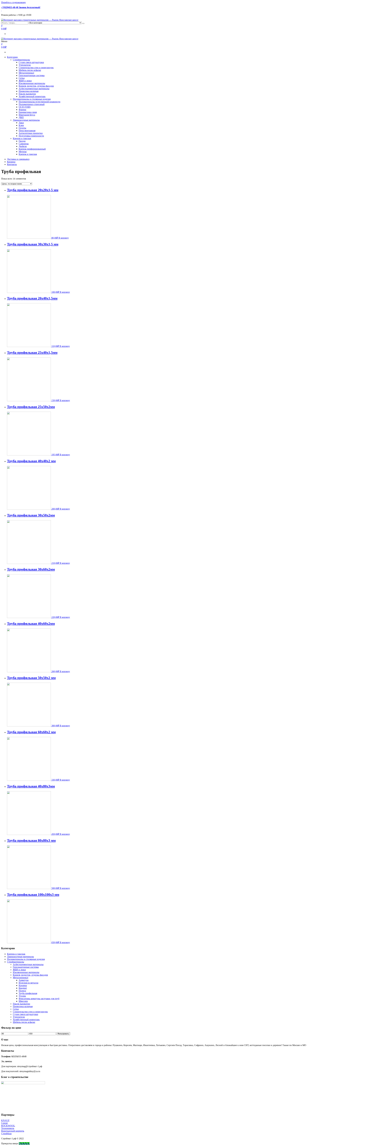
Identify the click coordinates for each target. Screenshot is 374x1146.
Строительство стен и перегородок (36, 67)
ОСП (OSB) (25, 107)
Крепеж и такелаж (22, 138)
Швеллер (23, 1001)
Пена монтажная (27, 130)
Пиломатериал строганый (32, 104)
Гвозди (22, 141)
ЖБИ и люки (25, 80)
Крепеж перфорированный (32, 149)
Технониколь (7, 1128)
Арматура (23, 980)
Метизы (23, 151)
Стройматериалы (21, 59)
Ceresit (4, 1123)
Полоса (22, 990)
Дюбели (23, 146)
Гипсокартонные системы (32, 75)
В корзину (64, 238)
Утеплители (25, 65)
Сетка (22, 78)
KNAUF (5, 1120)
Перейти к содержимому (13, 2)
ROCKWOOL (8, 1125)
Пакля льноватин (27, 94)
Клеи (21, 125)
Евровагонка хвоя (28, 112)
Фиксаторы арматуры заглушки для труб (39, 998)
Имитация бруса (27, 115)
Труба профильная (28, 993)
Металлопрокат (26, 73)
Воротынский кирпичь (12, 1131)
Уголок (22, 996)
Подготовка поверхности (31, 136)
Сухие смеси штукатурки (31, 62)
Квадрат (23, 988)
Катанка (23, 985)
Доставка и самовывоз (18, 159)
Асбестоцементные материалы (34, 88)
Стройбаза (6, 1133)
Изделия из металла (28, 983)
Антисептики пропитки (31, 133)
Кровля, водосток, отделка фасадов (36, 86)
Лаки (21, 122)
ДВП (21, 117)
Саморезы (24, 143)
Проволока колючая (28, 91)
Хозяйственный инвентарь (32, 96)
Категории (12, 57)
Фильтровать (63, 1034)
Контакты (12, 164)
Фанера (22, 109)
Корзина (11, 162)
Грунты (22, 128)
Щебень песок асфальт (30, 70)
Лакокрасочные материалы (26, 120)
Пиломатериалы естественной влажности (39, 101)
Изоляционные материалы (32, 83)
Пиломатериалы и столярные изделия (32, 99)
